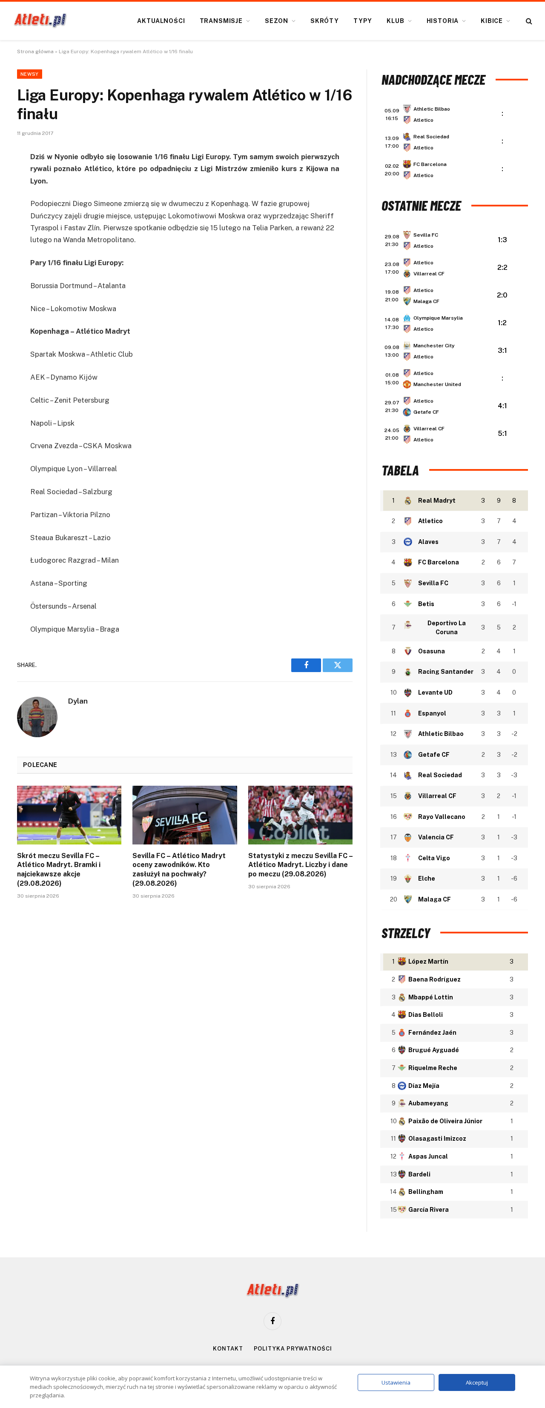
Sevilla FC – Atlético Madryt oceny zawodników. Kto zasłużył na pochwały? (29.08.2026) (179, 869)
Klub (395, 20)
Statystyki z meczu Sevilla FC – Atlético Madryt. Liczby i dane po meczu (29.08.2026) (300, 865)
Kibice (492, 20)
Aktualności (161, 20)
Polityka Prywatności (293, 1348)
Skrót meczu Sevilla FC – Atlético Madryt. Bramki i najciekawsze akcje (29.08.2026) (58, 869)
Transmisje (221, 20)
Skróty (324, 20)
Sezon (276, 20)
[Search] (528, 21)
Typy (362, 20)
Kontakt (228, 1348)
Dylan (78, 701)
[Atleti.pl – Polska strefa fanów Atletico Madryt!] (40, 21)
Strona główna (35, 51)
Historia (443, 20)
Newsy (29, 74)
